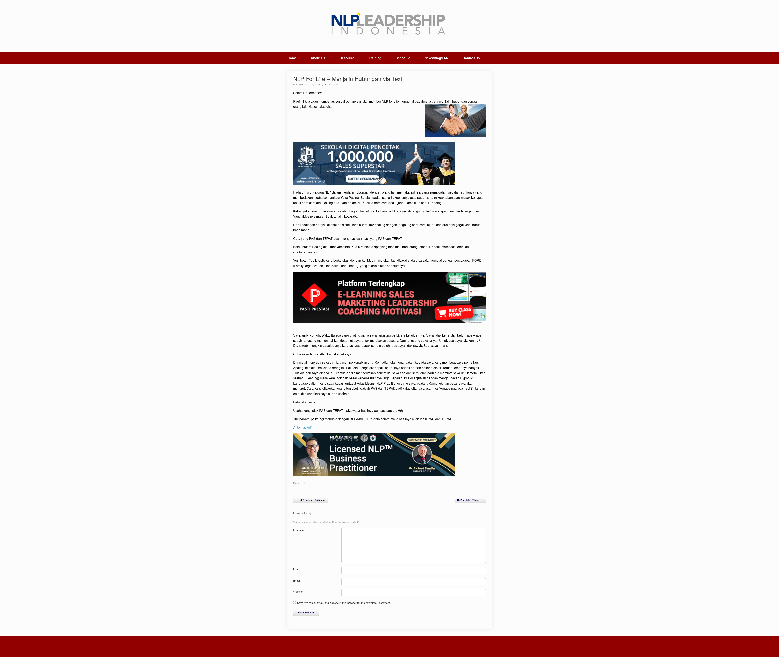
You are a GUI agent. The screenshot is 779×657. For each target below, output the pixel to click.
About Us (318, 58)
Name (297, 569)
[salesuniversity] (374, 184)
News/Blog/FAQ (436, 58)
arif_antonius (331, 84)
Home (292, 58)
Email (297, 580)
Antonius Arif (302, 427)
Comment (299, 530)
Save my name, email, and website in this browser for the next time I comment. (344, 603)
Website (298, 592)
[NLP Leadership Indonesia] (389, 24)
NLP (305, 482)
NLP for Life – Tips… (470, 499)
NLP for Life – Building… (310, 499)
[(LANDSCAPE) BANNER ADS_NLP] (374, 475)
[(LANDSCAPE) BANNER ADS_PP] (389, 321)
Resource (347, 58)
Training (375, 58)
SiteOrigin (387, 649)
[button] (493, 58)
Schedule (403, 58)
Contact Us (471, 58)
